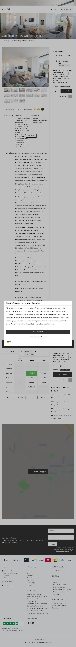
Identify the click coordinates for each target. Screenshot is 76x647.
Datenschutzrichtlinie (47, 324)
